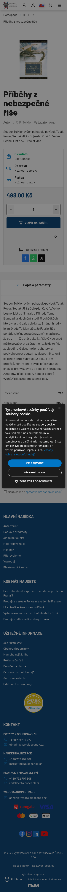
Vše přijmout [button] (35, 463)
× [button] (59, 408)
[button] (33, 481)
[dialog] (33, 446)
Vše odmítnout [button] (34, 472)
